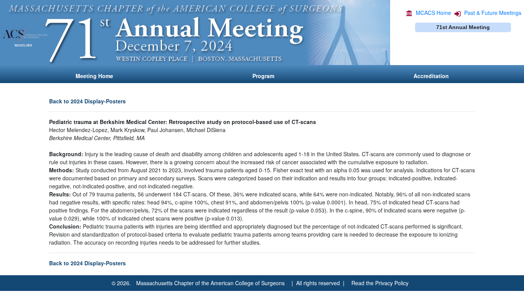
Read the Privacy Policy (380, 283)
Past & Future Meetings (492, 12)
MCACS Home (433, 12)
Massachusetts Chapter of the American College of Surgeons (210, 283)
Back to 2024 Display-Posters (87, 101)
